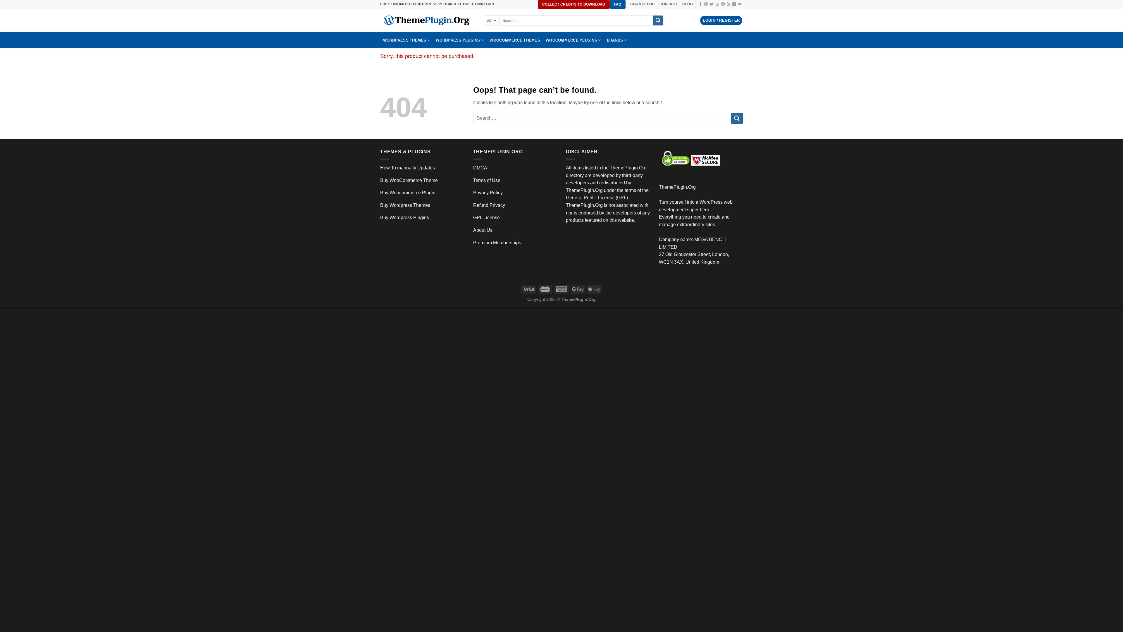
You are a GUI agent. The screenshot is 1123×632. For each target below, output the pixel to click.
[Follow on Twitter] (711, 4)
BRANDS (615, 40)
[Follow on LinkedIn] (734, 4)
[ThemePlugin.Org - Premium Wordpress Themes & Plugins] (427, 20)
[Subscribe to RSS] (728, 4)
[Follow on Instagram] (706, 4)
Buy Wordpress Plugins (404, 217)
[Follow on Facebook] (700, 4)
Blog (687, 4)
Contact (668, 4)
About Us (482, 230)
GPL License (486, 217)
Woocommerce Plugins (571, 40)
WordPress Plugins (458, 40)
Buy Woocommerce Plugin (407, 192)
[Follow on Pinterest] (723, 4)
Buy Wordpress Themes (405, 205)
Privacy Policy (488, 192)
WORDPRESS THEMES (404, 40)
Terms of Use (486, 180)
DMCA (480, 167)
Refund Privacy (489, 205)
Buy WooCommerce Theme (409, 180)
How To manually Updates (407, 167)
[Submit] (658, 20)
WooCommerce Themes (515, 40)
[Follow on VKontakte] (740, 4)
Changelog (642, 4)
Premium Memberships (497, 242)
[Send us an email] (717, 4)
